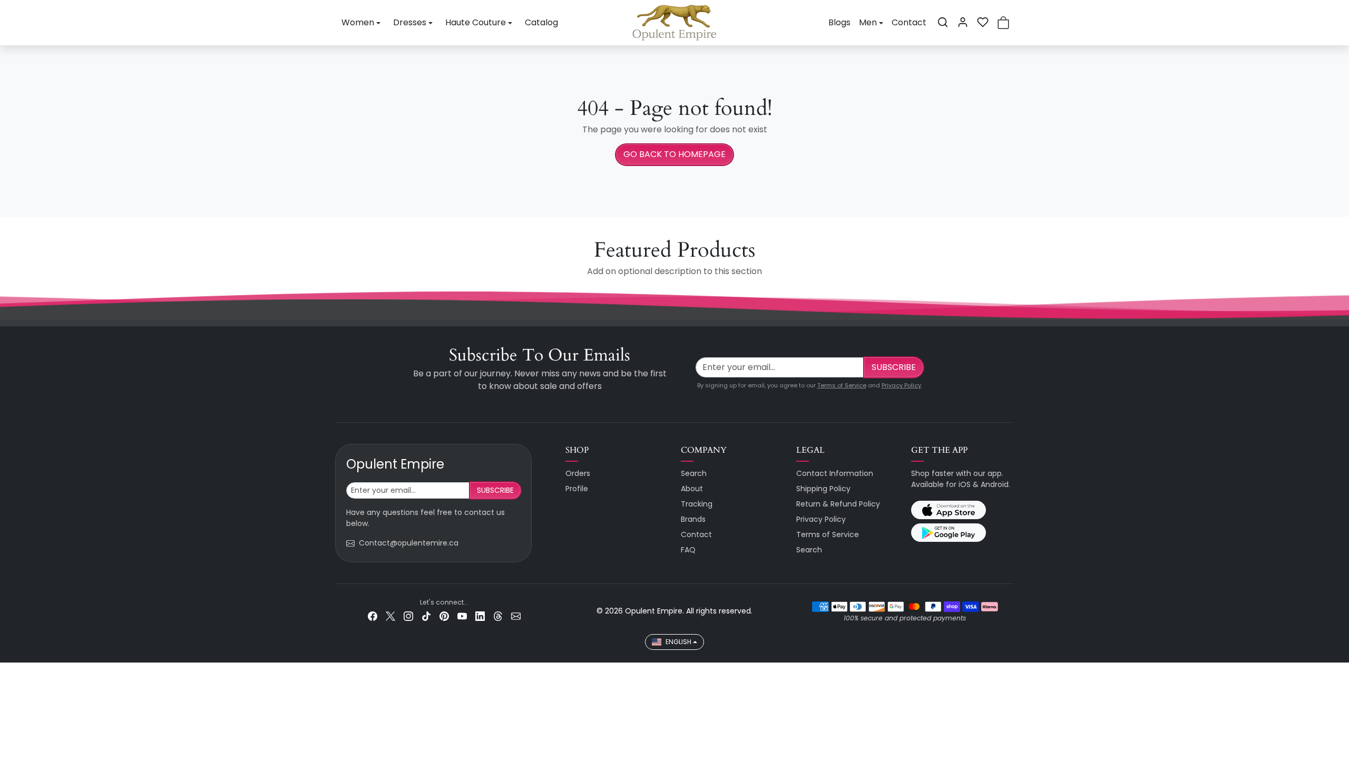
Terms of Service (841, 385)
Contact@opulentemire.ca (408, 543)
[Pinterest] (444, 616)
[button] (943, 22)
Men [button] (868, 22)
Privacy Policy (901, 385)
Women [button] (357, 22)
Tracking (696, 504)
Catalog (541, 22)
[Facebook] (373, 616)
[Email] (516, 616)
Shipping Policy (823, 488)
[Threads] (498, 616)
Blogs (839, 22)
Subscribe (894, 367)
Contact (909, 22)
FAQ (688, 549)
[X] (390, 616)
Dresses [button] (409, 22)
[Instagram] (408, 616)
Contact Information (834, 473)
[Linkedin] (480, 616)
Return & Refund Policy (838, 504)
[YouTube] (462, 616)
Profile (576, 488)
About (692, 488)
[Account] (963, 22)
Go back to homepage (674, 154)
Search (694, 473)
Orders (577, 473)
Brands (693, 519)
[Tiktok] (426, 616)
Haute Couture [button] (475, 22)
